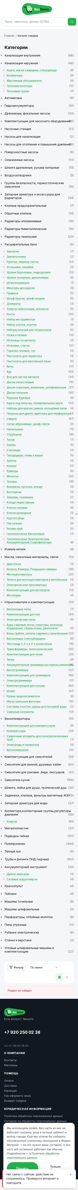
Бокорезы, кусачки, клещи (40, 486)
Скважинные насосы (39, 160)
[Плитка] (59, 977)
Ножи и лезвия (40, 335)
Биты (40, 366)
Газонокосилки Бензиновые (40, 533)
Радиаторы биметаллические (39, 229)
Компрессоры (40, 730)
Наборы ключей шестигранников (40, 329)
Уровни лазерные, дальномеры (40, 277)
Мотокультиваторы (40, 574)
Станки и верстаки (39, 940)
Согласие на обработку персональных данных (35, 1121)
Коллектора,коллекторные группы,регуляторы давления (39, 812)
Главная (9, 35)
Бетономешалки (40, 749)
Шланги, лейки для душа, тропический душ (39, 787)
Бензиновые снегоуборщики (40, 638)
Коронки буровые (40, 397)
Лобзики (39, 893)
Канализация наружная (39, 63)
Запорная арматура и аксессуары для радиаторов (39, 196)
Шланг (40, 690)
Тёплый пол (39, 851)
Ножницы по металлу (40, 340)
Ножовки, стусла (40, 345)
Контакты (10, 1060)
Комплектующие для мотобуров (40, 590)
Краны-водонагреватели (40, 696)
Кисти (40, 314)
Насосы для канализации (39, 136)
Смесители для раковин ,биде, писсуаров (39, 772)
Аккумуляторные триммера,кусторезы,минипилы (40, 664)
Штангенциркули (40, 282)
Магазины (10, 1065)
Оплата (9, 1080)
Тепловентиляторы (40, 85)
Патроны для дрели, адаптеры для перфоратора (40, 413)
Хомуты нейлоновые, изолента (40, 308)
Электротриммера (40, 680)
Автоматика (39, 98)
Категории (16, 47)
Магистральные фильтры (40, 701)
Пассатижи (40, 523)
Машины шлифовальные (39, 909)
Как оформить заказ (17, 1095)
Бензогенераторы (39, 718)
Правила (40, 293)
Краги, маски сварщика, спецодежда (40, 70)
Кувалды (40, 471)
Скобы (40, 444)
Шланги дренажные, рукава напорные (39, 167)
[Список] (67, 977)
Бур (40, 371)
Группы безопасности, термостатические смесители (39, 184)
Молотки (40, 476)
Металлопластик (39, 828)
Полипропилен (39, 843)
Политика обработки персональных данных (33, 1116)
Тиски (40, 439)
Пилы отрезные (39, 924)
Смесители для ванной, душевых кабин (39, 764)
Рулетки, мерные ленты (40, 261)
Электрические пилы (40, 619)
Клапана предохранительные (39, 205)
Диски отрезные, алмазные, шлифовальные (40, 387)
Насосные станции (39, 129)
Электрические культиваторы (40, 584)
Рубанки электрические (39, 932)
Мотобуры (40, 595)
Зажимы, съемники (40, 497)
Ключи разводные (40, 512)
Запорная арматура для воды (39, 803)
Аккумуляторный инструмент (39, 867)
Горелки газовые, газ (40, 350)
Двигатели (40, 564)
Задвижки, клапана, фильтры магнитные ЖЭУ (39, 795)
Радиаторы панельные (39, 236)
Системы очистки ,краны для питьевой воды (40, 706)
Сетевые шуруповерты (40, 879)
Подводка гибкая (39, 836)
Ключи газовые (40, 507)
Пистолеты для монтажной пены (40, 361)
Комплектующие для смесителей (39, 756)
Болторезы (40, 492)
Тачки (40, 659)
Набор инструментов (40, 319)
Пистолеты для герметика (40, 356)
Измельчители (39, 549)
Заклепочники (40, 256)
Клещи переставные (40, 502)
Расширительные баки (39, 244)
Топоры (40, 481)
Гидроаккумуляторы (39, 105)
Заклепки (40, 251)
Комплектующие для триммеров (40, 675)
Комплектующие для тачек (40, 654)
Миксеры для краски (40, 288)
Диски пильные (40, 392)
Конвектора (40, 75)
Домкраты (40, 303)
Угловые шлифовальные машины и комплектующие (39, 949)
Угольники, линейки (40, 267)
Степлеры (40, 450)
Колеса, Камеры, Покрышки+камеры (40, 569)
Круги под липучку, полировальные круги (40, 403)
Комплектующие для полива (40, 685)
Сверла (40, 418)
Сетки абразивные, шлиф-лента (40, 424)
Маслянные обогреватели (40, 80)
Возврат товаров (15, 1100)
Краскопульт (39, 886)
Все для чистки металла (40, 376)
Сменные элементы (40, 711)
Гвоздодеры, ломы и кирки (40, 455)
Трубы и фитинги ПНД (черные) (39, 859)
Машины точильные (39, 901)
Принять (22, 1168)
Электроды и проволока (40, 744)
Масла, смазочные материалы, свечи (39, 557)
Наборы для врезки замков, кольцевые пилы (40, 408)
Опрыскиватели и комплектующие (39, 602)
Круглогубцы (40, 518)
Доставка (10, 1085)
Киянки (40, 465)
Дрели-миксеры (40, 874)
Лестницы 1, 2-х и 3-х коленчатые (40, 643)
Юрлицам (10, 1090)
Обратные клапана (39, 213)
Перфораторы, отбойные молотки (39, 917)
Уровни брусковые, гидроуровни (40, 272)
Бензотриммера (40, 670)
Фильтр (19, 967)
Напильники (40, 429)
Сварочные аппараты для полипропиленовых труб (40, 737)
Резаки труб (40, 528)
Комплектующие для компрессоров (40, 725)
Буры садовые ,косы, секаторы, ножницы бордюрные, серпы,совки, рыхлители (40, 626)
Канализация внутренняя (39, 55)
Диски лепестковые (40, 382)
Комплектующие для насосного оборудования (39, 121)
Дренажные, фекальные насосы (39, 113)
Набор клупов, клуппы (40, 324)
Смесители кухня (39, 780)
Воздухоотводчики (39, 175)
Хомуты (40, 821)
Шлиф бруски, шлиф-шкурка (40, 298)
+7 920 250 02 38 (22, 1032)
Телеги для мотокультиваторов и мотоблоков (40, 579)
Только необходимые (55, 1168)
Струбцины (40, 434)
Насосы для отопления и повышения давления (39, 144)
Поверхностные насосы (39, 152)
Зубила (40, 460)
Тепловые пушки (40, 91)
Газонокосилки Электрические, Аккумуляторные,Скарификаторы (40, 540)
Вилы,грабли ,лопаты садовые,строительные (40, 633)
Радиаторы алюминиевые (39, 221)
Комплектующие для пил (40, 614)
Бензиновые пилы (40, 609)
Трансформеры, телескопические (40, 649)
